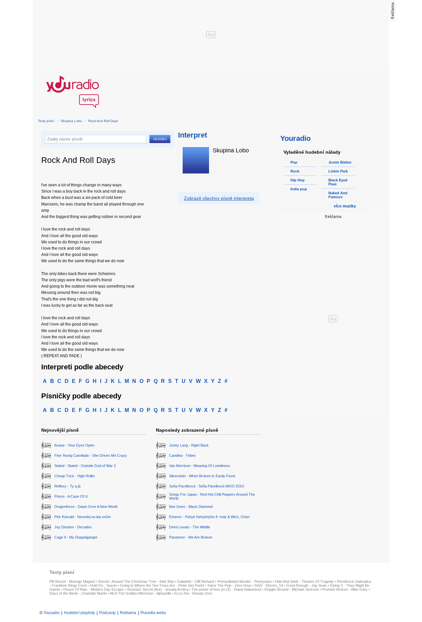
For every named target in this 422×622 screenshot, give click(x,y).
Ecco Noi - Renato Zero (193, 593)
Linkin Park (338, 171)
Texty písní (46, 121)
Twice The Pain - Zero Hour (229, 585)
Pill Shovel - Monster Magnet (72, 581)
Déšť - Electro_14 (269, 585)
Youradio (52, 612)
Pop (293, 162)
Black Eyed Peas (337, 182)
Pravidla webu (153, 612)
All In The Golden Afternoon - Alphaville (140, 593)
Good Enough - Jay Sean (306, 585)
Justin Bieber (339, 162)
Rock (294, 171)
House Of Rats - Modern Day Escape (93, 589)
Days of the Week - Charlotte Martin (78, 593)
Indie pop (298, 189)
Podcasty (107, 612)
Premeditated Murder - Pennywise (244, 581)
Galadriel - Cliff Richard (195, 581)
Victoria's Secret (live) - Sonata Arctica (157, 589)
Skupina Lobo (71, 121)
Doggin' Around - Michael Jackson (291, 589)
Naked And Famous (337, 195)
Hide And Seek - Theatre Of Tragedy (304, 581)
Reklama (128, 612)
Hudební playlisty (79, 612)
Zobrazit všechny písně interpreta (219, 198)
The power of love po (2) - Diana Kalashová (226, 589)
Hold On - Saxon (103, 585)
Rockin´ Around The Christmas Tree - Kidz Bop (136, 581)
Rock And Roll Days (103, 121)
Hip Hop (297, 180)
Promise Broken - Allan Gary (345, 589)
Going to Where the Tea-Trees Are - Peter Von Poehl (162, 585)
